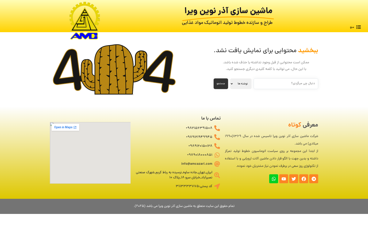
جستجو (221, 83)
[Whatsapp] (273, 178)
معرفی (303, 125)
